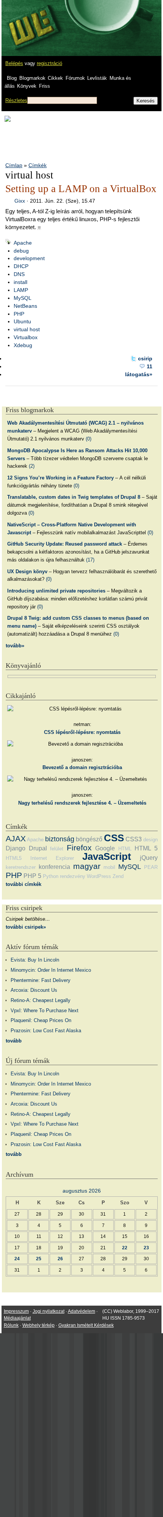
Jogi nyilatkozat (48, 1311)
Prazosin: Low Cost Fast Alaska (46, 1030)
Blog (12, 78)
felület (56, 849)
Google (105, 848)
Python (50, 876)
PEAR (151, 867)
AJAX (16, 838)
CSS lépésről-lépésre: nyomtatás (82, 732)
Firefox (79, 847)
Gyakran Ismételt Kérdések (86, 1325)
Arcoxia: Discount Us (34, 990)
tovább (14, 1041)
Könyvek (26, 86)
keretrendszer (21, 867)
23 (146, 1247)
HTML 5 (146, 848)
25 (38, 1258)
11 (149, 366)
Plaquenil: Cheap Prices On (41, 1020)
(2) (31, 466)
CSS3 (133, 839)
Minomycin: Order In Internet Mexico (51, 970)
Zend (118, 876)
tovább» (15, 645)
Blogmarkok (32, 78)
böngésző (89, 839)
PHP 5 (32, 876)
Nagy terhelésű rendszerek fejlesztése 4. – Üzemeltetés (82, 803)
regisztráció (49, 63)
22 (124, 1247)
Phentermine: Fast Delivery (41, 980)
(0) (88, 439)
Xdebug (23, 345)
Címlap (13, 165)
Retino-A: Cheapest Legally (41, 1000)
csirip (145, 358)
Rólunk (11, 1325)
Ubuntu (22, 321)
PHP (19, 314)
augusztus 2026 (82, 1191)
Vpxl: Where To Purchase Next (44, 1010)
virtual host (27, 329)
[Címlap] (30, 21)
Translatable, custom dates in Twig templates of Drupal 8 (73, 497)
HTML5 (14, 858)
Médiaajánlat (17, 1318)
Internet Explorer (52, 858)
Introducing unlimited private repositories (56, 591)
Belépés (14, 63)
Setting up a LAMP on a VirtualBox (81, 188)
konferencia (54, 867)
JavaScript (106, 856)
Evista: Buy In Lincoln (35, 960)
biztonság (59, 839)
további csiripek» (26, 927)
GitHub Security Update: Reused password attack (64, 544)
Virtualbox (26, 337)
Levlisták (97, 78)
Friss (44, 86)
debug (21, 251)
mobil (109, 867)
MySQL (22, 298)
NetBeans (25, 306)
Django (15, 848)
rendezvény (72, 876)
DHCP (21, 266)
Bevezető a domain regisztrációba (82, 767)
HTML (125, 849)
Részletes (16, 100)
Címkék (37, 165)
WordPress (99, 876)
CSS (114, 838)
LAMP (21, 290)
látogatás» (138, 374)
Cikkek (55, 78)
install (20, 282)
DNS (19, 274)
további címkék (23, 884)
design (150, 839)
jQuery (149, 858)
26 (60, 1258)
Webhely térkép (38, 1325)
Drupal (38, 848)
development (29, 258)
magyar (86, 866)
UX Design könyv (27, 571)
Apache (23, 243)
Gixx (19, 201)
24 (17, 1258)
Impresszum (16, 1311)
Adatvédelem (81, 1311)
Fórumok (75, 78)
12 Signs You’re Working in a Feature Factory (60, 478)
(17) (90, 560)
